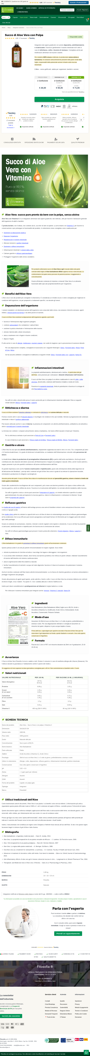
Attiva (12, 350)
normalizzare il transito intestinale (18, 426)
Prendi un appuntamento (68, 934)
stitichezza (44, 412)
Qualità (62, 1001)
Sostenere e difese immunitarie (14, 246)
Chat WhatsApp (50, 1004)
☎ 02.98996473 (6, 1)
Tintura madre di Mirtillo (54, 440)
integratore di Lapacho (47, 492)
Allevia (17, 403)
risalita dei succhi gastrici (12, 507)
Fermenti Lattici (50, 435)
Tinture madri (33, 17)
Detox (62, 348)
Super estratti (24, 17)
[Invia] (8, 17)
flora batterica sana (40, 389)
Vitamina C (70, 226)
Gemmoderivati (44, 17)
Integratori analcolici (18, 27)
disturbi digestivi (27, 417)
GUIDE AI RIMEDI (31, 8)
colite (76, 379)
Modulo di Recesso (51, 1010)
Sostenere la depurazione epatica (15, 233)
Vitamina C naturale (56, 590)
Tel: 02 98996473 (45, 979)
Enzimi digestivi (63, 531)
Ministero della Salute (26, 894)
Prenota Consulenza (51, 1007)
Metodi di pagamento (81, 1007)
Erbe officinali (6, 22)
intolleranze (27, 343)
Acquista (59, 99)
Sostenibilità (64, 1007)
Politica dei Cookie (81, 1014)
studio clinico (9, 514)
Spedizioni (78, 1001)
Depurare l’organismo (11, 236)
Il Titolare (63, 1017)
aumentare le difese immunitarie (33, 543)
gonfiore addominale (22, 419)
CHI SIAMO (20, 8)
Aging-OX (67, 590)
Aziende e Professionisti (78, 2)
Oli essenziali (62, 17)
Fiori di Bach (80, 17)
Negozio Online (65, 1010)
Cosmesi (53, 17)
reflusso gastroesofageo (24, 253)
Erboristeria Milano (66, 1014)
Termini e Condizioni (81, 1010)
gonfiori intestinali (22, 243)
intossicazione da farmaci (15, 313)
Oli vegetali (71, 17)
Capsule (15, 17)
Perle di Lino (39, 435)
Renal (78, 348)
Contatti (47, 1001)
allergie (19, 343)
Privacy (77, 1004)
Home (3, 27)
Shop (9, 27)
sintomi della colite (27, 250)
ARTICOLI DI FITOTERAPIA (46, 8)
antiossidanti (14, 325)
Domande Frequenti (51, 1014)
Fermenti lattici (70, 348)
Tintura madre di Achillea (38, 440)
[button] (88, 528)
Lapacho (72, 355)
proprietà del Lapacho (17, 497)
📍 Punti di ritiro (50, 1017)
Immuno (46, 590)
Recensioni (63, 1004)
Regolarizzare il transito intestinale (15, 240)
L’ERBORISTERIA (22, 12)
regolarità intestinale (46, 386)
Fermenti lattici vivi (62, 355)
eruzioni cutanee (37, 343)
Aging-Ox (78, 355)
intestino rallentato (25, 412)
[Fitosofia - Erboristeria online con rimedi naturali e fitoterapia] (7, 10)
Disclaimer (78, 1017)
